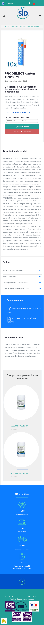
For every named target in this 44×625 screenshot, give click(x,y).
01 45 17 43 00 (10, 3)
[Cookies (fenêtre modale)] (4, 621)
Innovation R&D (25, 597)
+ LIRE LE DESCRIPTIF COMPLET (17, 112)
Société (8, 597)
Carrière (15, 597)
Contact (35, 597)
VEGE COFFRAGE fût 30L (19, 426)
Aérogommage (28, 599)
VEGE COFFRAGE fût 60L (19, 473)
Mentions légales (16, 599)
